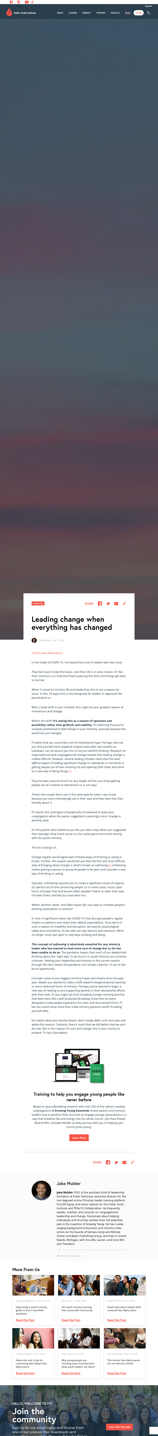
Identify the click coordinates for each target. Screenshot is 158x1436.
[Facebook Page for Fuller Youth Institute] (11, 2)
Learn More (79, 1138)
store (139, 12)
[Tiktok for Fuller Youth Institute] (32, 2)
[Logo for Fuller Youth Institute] (21, 12)
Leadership (38, 603)
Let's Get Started (119, 1427)
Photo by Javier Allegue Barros (47, 652)
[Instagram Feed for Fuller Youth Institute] (18, 2)
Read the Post (25, 1320)
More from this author (70, 1255)
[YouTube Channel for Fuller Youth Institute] (26, 2)
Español (148, 6)
